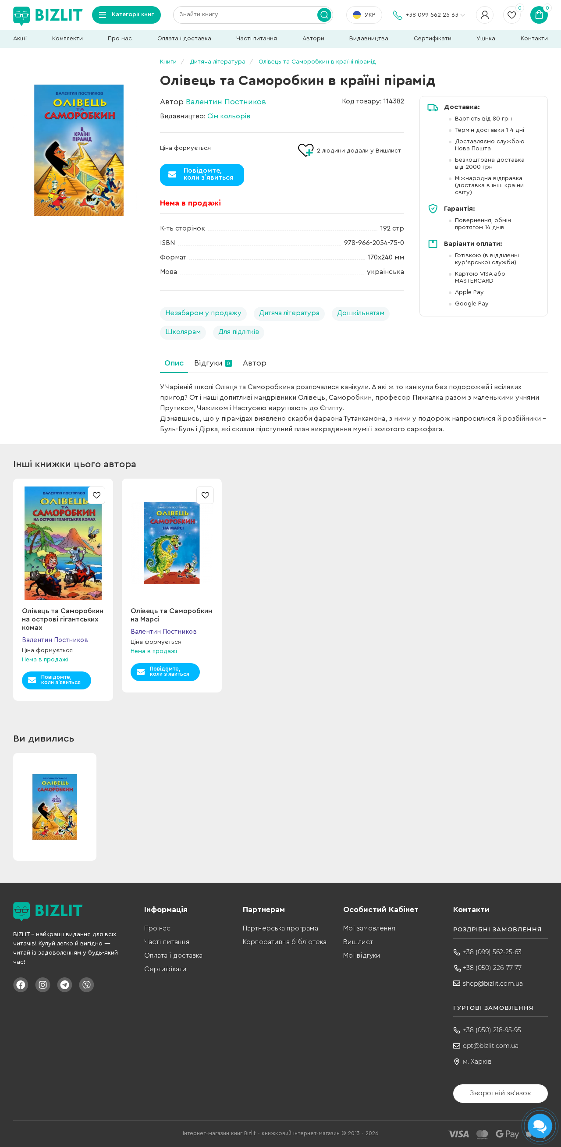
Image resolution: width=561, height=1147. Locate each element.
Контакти (534, 39)
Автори (313, 39)
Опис (174, 363)
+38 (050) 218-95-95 (492, 1030)
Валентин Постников (226, 102)
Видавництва (368, 39)
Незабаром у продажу (203, 312)
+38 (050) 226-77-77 (492, 968)
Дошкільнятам (360, 312)
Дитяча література (289, 312)
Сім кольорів (228, 116)
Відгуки (212, 363)
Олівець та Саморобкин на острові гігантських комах (62, 619)
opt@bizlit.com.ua (490, 1046)
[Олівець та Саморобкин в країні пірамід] (79, 150)
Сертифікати (432, 39)
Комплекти (67, 39)
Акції (20, 39)
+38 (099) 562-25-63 (492, 952)
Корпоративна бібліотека (285, 941)
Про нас (120, 39)
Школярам (183, 331)
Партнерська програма (280, 928)
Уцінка (485, 39)
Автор (254, 363)
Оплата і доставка (184, 39)
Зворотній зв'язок (500, 1093)
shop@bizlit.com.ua (493, 983)
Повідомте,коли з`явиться (209, 174)
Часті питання (256, 39)
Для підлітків (238, 331)
